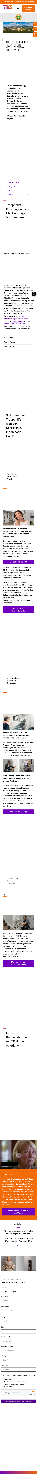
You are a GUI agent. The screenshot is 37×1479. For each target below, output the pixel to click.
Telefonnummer (7, 1346)
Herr (14, 1291)
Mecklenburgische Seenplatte (19, 195)
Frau (5, 1291)
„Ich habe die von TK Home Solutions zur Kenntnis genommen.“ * (16, 1383)
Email (3, 1356)
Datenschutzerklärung (14, 1382)
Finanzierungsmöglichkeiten (16, 318)
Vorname (5, 1296)
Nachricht (4, 1365)
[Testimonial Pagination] (17, 1245)
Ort (3, 1327)
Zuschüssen (17, 321)
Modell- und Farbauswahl (14, 324)
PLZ (3, 1317)
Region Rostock (14, 187)
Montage (23, 316)
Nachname (5, 1307)
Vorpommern (13, 191)
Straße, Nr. (5, 1337)
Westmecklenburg (15, 183)
